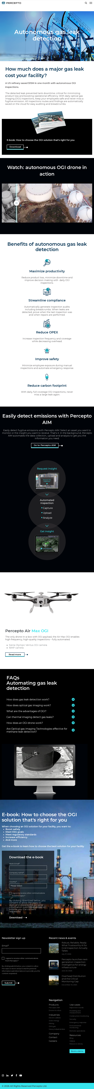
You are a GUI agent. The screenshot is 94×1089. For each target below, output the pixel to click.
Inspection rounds (76, 1008)
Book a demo (77, 1051)
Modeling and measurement (75, 1012)
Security (73, 1019)
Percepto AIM (54, 1008)
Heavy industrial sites (57, 1029)
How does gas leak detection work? (27, 699)
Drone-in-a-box (55, 1010)
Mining (51, 1023)
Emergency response (78, 1022)
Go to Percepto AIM (45, 445)
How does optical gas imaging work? (28, 705)
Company (54, 1033)
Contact (53, 1037)
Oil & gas (52, 1026)
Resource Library (76, 1044)
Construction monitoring (79, 1016)
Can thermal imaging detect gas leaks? (30, 717)
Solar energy (54, 1021)
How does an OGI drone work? (24, 722)
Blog (71, 1038)
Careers (53, 1041)
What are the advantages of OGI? (26, 711)
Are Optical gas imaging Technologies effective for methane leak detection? (36, 730)
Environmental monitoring (75, 1027)
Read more (15, 654)
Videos (72, 1041)
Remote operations (77, 1031)
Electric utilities (55, 1018)
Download (15, 147)
